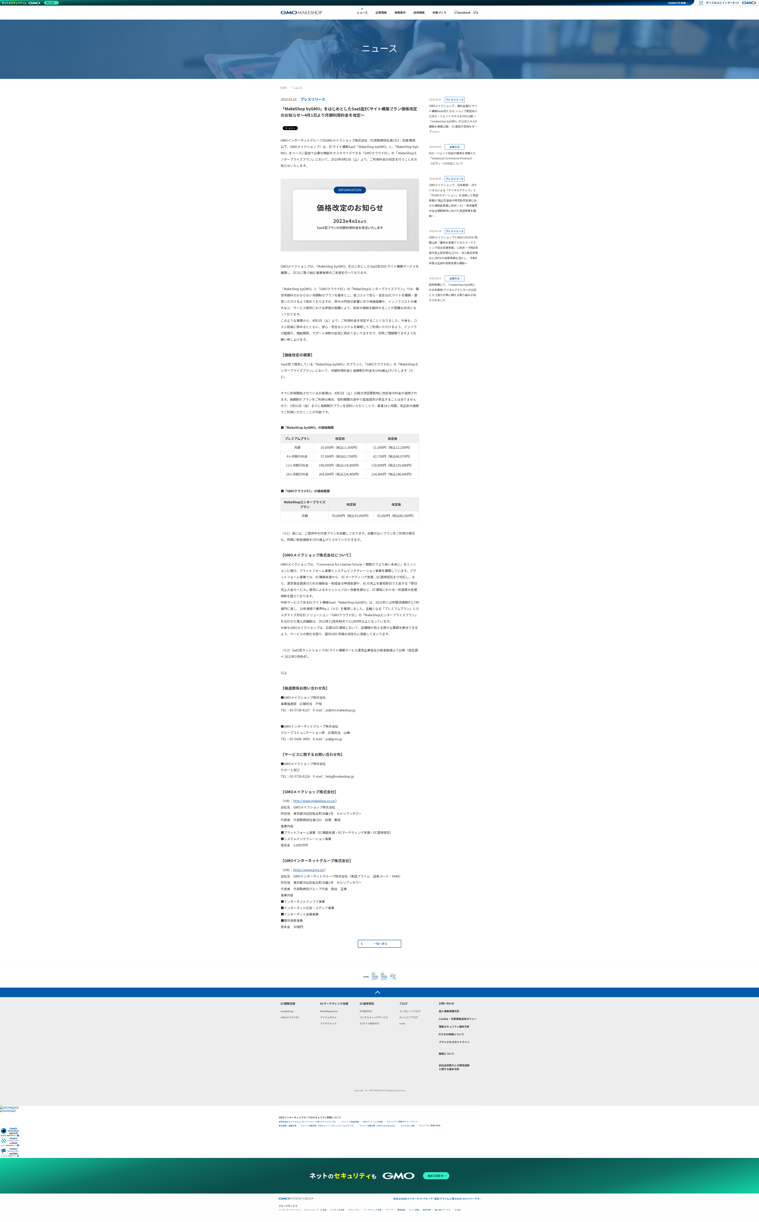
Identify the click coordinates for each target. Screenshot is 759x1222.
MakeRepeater (329, 1011)
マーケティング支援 (372, 1210)
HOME (283, 87)
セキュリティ (354, 1210)
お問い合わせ (446, 1003)
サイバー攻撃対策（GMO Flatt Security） (378, 1125)
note (402, 1023)
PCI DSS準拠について (451, 1034)
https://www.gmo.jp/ (308, 869)
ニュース (362, 12)
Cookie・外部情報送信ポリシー (458, 1019)
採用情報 (419, 12)
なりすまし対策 (408, 1125)
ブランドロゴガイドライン (454, 1042)
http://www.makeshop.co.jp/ (314, 800)
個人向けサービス (443, 1210)
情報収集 (401, 1210)
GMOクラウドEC (290, 1017)
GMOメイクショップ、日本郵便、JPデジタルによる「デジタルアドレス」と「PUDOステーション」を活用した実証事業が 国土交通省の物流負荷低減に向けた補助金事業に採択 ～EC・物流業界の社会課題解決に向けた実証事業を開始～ (453, 200)
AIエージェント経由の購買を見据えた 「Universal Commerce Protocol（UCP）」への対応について (452, 158)
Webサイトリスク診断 (373, 1121)
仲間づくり (439, 12)
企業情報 (381, 12)
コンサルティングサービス (374, 1017)
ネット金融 (414, 1210)
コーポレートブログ (410, 1011)
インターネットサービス (289, 1210)
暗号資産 (427, 1210)
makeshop (287, 1011)
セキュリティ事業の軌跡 (429, 1125)
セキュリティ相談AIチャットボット (402, 1121)
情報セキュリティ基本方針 (454, 1026)
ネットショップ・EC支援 (315, 1210)
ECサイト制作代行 (369, 1023)
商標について (446, 1053)
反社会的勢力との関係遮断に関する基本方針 (454, 1067)
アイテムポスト (328, 1017)
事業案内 (400, 12)
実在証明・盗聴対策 (287, 1125)
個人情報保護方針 (449, 1011)
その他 (458, 1210)
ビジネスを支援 (337, 1210)
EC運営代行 (366, 1011)
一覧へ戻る (380, 944)
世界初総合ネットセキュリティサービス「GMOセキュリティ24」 (308, 1121)
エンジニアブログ (408, 1017)
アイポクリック (328, 1023)
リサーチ (389, 1210)
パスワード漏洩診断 (350, 1121)
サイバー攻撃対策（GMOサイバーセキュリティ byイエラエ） (328, 1125)
